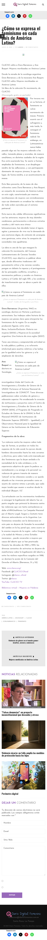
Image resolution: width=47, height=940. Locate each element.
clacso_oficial (20, 575)
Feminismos (22, 621)
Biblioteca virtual (9, 588)
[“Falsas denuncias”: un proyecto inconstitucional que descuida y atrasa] (23, 694)
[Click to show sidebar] (2, 36)
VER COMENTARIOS (24, 606)
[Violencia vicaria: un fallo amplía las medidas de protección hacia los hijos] (23, 734)
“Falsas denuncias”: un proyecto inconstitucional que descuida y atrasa (20, 713)
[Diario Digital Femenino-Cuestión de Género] (24, 4)
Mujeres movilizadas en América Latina (23, 659)
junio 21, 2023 (7, 47)
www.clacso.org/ (14, 568)
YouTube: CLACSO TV (12, 582)
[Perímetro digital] (23, 775)
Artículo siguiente (22, 656)
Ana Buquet (19, 618)
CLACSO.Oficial (21, 572)
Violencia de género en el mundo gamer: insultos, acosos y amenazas (23, 641)
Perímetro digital (10, 793)
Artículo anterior (24, 637)
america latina (7, 618)
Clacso (29, 618)
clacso (14, 579)
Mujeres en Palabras (28, 588)
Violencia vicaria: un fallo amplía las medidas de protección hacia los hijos (23, 754)
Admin (20, 47)
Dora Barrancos (9, 621)
